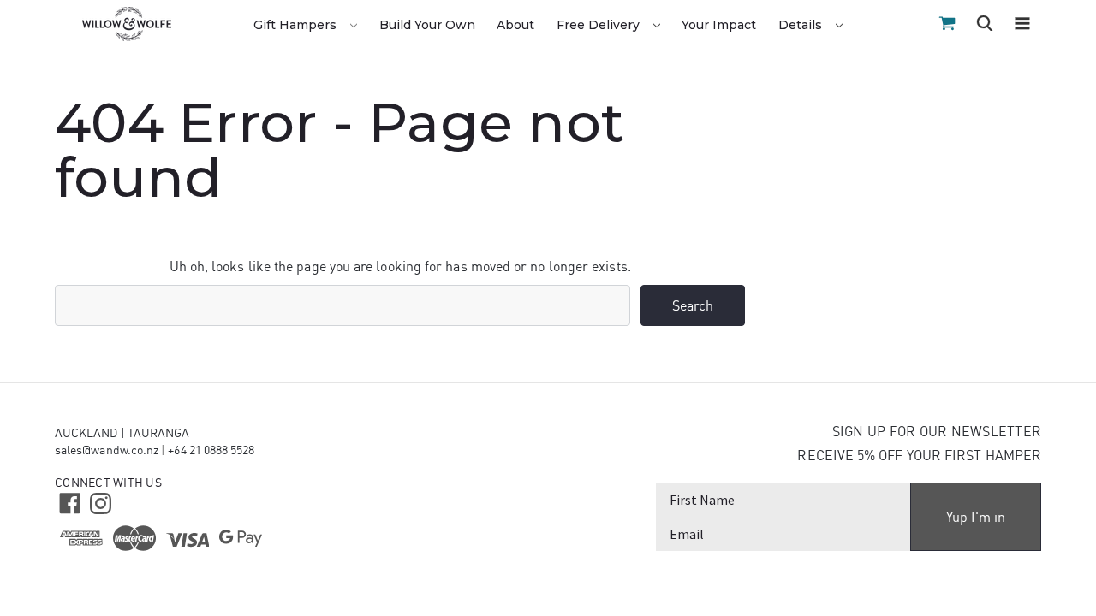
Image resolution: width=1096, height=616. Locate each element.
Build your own (427, 25)
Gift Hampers (296, 25)
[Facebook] (68, 502)
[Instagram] (99, 502)
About (515, 25)
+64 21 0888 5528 (211, 450)
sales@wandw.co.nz (106, 450)
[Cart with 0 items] (947, 23)
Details (801, 25)
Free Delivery (600, 25)
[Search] (985, 25)
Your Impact (719, 25)
